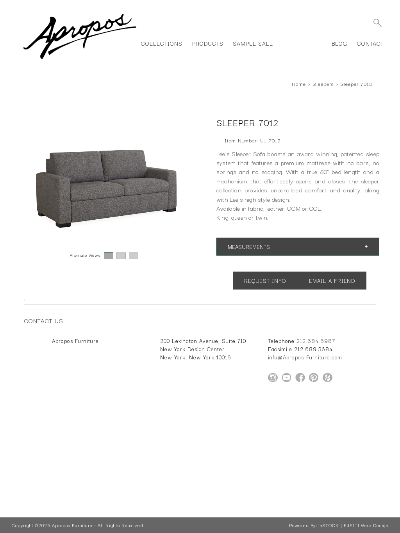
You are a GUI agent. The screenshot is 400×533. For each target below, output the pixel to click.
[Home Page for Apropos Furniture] (79, 59)
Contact (370, 43)
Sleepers (323, 83)
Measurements (249, 246)
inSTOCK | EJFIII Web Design (353, 525)
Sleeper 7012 (356, 83)
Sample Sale (253, 43)
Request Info (265, 280)
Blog (339, 43)
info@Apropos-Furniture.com (305, 357)
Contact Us (43, 320)
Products (207, 43)
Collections (161, 43)
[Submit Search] (377, 22)
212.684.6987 (315, 340)
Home (299, 83)
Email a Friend (332, 280)
